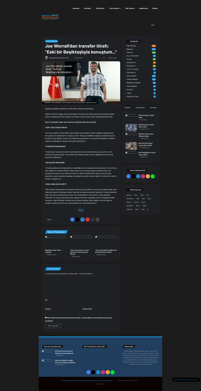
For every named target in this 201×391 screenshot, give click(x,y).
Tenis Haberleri (132, 86)
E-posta (48, 309)
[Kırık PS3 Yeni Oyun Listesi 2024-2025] (131, 146)
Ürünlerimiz (100, 8)
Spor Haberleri (131, 76)
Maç (138, 198)
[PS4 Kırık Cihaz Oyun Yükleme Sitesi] (131, 137)
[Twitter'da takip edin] (69, 58)
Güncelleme (130, 198)
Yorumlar (153, 108)
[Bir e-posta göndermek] (71, 58)
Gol (148, 195)
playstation (130, 205)
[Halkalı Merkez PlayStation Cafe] (50, 16)
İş (147, 209)
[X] (77, 219)
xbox (143, 209)
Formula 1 (130, 89)
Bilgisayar (130, 49)
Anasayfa (75, 8)
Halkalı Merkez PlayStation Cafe (58, 58)
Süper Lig (129, 209)
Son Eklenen (140, 108)
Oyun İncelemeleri (133, 56)
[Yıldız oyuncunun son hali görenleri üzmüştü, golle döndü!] (81, 242)
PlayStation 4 (131, 66)
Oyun (149, 198)
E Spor (129, 93)
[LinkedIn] (82, 219)
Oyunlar (129, 59)
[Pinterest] (87, 219)
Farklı (142, 195)
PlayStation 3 (131, 72)
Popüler (128, 108)
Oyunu (144, 202)
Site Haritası (100, 384)
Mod (143, 198)
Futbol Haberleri (51, 41)
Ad (46, 300)
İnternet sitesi (87, 309)
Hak (81, 210)
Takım (137, 209)
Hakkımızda (143, 8)
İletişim (155, 8)
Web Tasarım (130, 8)
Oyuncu (129, 202)
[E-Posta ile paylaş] (92, 219)
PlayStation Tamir (133, 96)
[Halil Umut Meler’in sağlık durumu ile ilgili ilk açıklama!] (47, 363)
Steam (144, 205)
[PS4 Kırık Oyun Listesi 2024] (131, 118)
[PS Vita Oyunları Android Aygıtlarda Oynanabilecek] (47, 354)
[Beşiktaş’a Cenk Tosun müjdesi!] (56, 242)
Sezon (138, 205)
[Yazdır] (97, 219)
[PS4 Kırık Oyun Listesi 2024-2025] (131, 127)
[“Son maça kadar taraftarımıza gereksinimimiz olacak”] (106, 242)
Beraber (129, 195)
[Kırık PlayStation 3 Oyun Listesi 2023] (131, 155)
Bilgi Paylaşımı (131, 46)
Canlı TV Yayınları (132, 69)
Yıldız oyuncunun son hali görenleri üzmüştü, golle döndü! (79, 252)
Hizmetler (87, 8)
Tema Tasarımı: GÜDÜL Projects (127, 380)
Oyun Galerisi (114, 8)
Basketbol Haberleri (133, 83)
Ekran (135, 195)
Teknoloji (130, 52)
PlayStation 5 (131, 62)
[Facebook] (72, 219)
